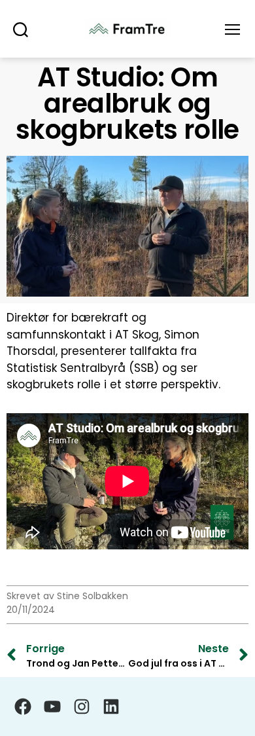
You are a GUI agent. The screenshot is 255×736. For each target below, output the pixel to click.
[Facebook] (23, 706)
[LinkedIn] (111, 706)
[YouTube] (52, 706)
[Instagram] (82, 706)
